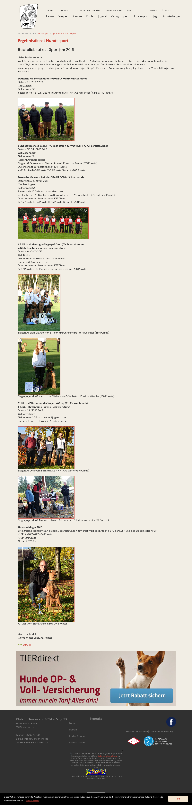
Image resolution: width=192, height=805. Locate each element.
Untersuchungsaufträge (88, 10)
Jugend (102, 16)
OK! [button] (178, 799)
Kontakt (154, 10)
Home (50, 16)
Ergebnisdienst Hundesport (63, 33)
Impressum (142, 731)
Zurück (27, 644)
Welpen (63, 16)
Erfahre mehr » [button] (32, 801)
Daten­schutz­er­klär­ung (107, 756)
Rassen (77, 16)
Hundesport (141, 16)
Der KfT (51, 10)
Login (129, 10)
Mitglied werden (114, 10)
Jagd (156, 16)
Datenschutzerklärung (161, 731)
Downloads (65, 10)
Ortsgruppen (119, 16)
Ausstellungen (172, 16)
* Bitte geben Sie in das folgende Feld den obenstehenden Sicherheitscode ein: (96, 777)
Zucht (90, 16)
